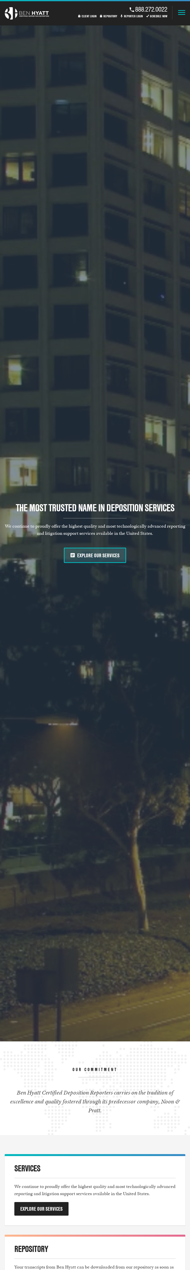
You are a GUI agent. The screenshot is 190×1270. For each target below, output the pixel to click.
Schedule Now (158, 16)
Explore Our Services (98, 555)
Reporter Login (133, 16)
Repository (110, 16)
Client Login (89, 16)
